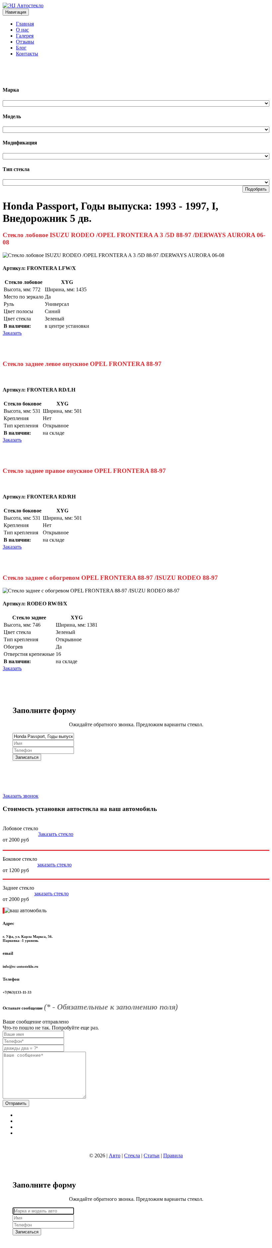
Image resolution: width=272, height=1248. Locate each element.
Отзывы (25, 42)
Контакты (27, 53)
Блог (21, 47)
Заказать (12, 333)
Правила (173, 1155)
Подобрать (256, 189)
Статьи (152, 1155)
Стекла (132, 1155)
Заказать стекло (55, 834)
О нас (22, 30)
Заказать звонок (20, 796)
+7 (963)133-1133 (22, 65)
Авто (114, 1155)
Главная (25, 24)
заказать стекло (54, 864)
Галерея (25, 36)
